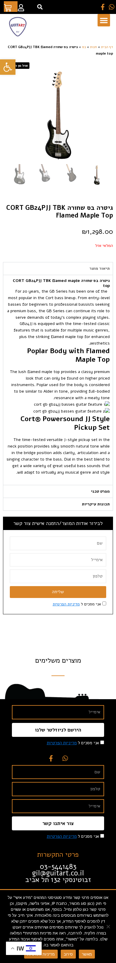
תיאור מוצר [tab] (100, 268)
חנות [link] (93, 47)
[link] (7, 67)
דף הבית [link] (107, 47)
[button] (40, 7)
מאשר (87, 954)
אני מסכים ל (77, 604)
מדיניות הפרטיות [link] (66, 604)
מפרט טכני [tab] (100, 491)
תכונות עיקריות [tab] (96, 504)
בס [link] (84, 47)
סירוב (68, 954)
